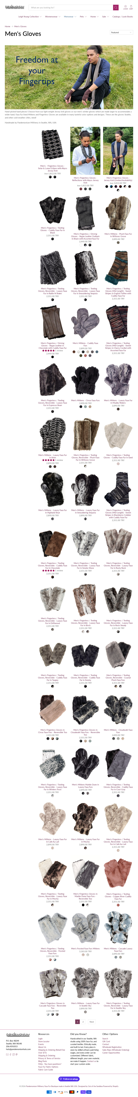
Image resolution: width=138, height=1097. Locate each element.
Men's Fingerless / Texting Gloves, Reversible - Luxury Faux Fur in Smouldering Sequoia (85, 291)
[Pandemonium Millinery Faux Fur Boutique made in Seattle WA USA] (15, 7)
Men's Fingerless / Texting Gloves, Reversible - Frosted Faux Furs (52, 951)
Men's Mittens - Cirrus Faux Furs (85, 400)
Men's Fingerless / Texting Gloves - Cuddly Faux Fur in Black (52, 230)
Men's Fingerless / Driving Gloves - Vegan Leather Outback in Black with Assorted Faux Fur (85, 236)
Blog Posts (42, 1061)
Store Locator (43, 1041)
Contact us (91, 1061)
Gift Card (106, 1041)
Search (105, 1038)
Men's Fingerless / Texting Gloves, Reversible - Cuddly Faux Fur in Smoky (85, 677)
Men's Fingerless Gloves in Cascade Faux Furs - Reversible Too (52, 1005)
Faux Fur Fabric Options (48, 1067)
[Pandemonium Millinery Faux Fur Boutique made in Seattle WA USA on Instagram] (13, 1055)
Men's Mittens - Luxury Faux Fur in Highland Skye (52, 511)
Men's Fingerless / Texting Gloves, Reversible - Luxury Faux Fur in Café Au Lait (118, 841)
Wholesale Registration (112, 1047)
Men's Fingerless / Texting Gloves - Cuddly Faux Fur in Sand (118, 456)
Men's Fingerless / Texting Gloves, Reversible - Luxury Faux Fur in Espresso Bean (52, 402)
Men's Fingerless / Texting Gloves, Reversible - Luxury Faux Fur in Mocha (52, 896)
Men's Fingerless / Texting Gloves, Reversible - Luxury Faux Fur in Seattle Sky (118, 1005)
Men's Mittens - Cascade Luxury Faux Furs (118, 949)
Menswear (68, 16)
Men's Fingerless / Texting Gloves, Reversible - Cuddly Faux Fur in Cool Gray (118, 787)
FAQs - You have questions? (49, 1064)
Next (92, 1022)
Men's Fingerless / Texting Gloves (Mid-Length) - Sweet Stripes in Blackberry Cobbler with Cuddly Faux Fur (118, 514)
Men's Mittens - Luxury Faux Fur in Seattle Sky (85, 1004)
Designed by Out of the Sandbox (90, 1086)
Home (93, 16)
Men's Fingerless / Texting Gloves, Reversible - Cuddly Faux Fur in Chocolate (52, 565)
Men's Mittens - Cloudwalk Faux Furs (118, 731)
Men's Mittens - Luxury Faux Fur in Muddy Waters (118, 401)
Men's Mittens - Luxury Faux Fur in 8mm (52, 456)
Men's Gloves (20, 26)
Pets (82, 16)
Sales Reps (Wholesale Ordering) (115, 1050)
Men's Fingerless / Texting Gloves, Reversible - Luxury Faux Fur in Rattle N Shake (52, 291)
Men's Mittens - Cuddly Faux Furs (85, 344)
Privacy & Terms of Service (49, 1058)
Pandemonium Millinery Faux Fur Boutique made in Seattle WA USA (51, 1086)
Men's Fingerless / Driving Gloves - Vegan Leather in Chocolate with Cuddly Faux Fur (53, 345)
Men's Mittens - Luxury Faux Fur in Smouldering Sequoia (85, 511)
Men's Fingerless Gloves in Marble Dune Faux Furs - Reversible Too (85, 896)
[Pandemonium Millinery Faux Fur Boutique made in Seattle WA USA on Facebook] (10, 1055)
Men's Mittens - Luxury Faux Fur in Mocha (85, 840)
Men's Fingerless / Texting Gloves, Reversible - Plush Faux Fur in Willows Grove (85, 457)
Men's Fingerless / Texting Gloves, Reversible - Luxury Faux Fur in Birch (85, 623)
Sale (104, 16)
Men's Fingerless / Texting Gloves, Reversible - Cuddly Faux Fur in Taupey (52, 677)
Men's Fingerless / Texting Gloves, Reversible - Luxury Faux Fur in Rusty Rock (118, 565)
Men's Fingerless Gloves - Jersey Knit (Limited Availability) (118, 179)
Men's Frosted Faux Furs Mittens (85, 948)
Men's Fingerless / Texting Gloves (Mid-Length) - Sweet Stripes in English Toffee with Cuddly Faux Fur (118, 292)
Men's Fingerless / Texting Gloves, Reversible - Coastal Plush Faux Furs (118, 677)
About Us (42, 1047)
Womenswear (51, 16)
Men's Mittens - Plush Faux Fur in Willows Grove (118, 235)
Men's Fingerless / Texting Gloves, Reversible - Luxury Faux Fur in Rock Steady (118, 623)
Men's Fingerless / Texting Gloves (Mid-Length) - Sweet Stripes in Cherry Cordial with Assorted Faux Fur (118, 347)
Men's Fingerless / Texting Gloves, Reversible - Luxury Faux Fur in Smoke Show (85, 565)
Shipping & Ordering (46, 1055)
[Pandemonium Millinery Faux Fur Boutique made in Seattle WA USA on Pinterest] (16, 1055)
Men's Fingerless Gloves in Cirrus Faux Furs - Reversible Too (52, 731)
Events (41, 1044)
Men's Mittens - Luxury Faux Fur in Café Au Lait (52, 840)
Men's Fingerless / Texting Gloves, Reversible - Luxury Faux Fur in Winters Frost (52, 787)
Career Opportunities (111, 1053)
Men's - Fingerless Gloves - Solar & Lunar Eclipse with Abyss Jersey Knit (52, 168)
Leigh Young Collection (28, 16)
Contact (105, 1044)
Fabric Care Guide (45, 1070)
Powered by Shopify (110, 1086)
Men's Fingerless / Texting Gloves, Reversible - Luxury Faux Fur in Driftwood (52, 620)
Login (40, 1038)
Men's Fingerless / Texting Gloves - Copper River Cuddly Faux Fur (118, 896)
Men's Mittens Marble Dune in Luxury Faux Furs (85, 785)
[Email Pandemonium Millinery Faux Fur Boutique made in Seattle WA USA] (7, 1055)
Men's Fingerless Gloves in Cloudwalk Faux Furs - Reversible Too (85, 732)
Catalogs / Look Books (123, 16)
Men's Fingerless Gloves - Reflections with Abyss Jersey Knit (85, 180)
